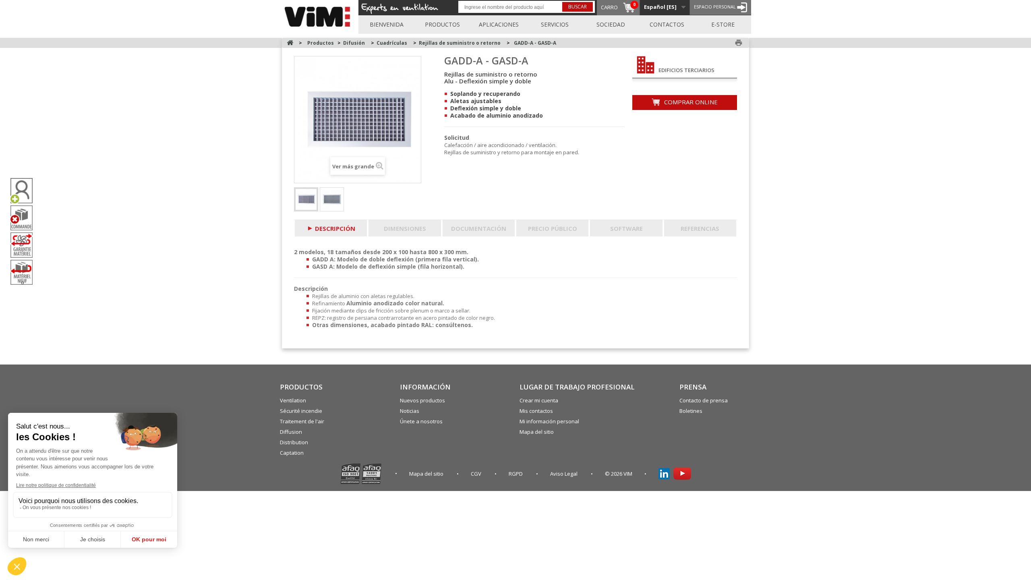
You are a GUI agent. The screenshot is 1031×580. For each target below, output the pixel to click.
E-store (723, 24)
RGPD (516, 473)
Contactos (667, 24)
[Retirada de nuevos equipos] (24, 272)
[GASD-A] (332, 199)
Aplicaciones (499, 24)
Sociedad (610, 24)
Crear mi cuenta (539, 400)
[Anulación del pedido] (24, 218)
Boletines (690, 410)
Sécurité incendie (301, 410)
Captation (292, 452)
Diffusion (291, 431)
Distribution (294, 442)
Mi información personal (549, 421)
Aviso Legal (564, 473)
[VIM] (319, 15)
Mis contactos (536, 410)
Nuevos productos (422, 400)
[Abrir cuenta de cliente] (24, 190)
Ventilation (293, 400)
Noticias (409, 410)
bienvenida (387, 24)
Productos (442, 24)
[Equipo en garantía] (24, 244)
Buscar (577, 6)
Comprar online (690, 102)
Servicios (555, 24)
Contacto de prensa (703, 400)
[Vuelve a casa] (290, 43)
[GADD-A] (306, 199)
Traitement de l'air (302, 421)
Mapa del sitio (537, 431)
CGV (476, 473)
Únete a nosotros (421, 421)
